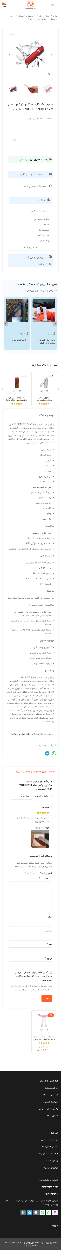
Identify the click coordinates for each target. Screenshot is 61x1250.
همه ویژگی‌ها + (30, 247)
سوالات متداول (50, 1101)
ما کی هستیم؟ (50, 1087)
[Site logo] (30, 4)
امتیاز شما (46, 873)
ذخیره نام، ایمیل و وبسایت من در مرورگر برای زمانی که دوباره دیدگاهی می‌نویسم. (33, 976)
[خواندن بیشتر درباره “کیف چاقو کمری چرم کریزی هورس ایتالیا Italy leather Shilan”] (20, 391)
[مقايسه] (29, 118)
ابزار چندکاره (37, 734)
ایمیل (48, 958)
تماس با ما (52, 1115)
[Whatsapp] (48, 1212)
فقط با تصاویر (41, 796)
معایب (48, 930)
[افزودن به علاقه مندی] (34, 118)
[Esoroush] (36, 1212)
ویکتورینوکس (38, 210)
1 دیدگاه (40, 118)
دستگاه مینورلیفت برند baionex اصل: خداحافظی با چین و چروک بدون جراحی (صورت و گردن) (44, 1040)
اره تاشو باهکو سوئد (20, 340)
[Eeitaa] (42, 1212)
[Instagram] (55, 1212)
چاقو (28, 734)
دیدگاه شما (45, 879)
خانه (55, 16)
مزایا (50, 916)
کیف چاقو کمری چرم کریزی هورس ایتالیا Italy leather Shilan (16, 400)
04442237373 (49, 1187)
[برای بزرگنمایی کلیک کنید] (49, 74)
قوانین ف (53, 1094)
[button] (6, 323)
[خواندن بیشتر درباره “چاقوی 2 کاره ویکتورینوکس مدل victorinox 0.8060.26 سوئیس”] (47, 391)
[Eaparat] (23, 1212)
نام (49, 944)
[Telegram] (29, 1212)
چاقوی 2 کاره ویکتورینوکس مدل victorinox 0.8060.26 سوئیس (44, 401)
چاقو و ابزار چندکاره (38, 19)
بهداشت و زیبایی (49, 1139)
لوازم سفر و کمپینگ (26, 16)
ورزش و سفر (43, 16)
